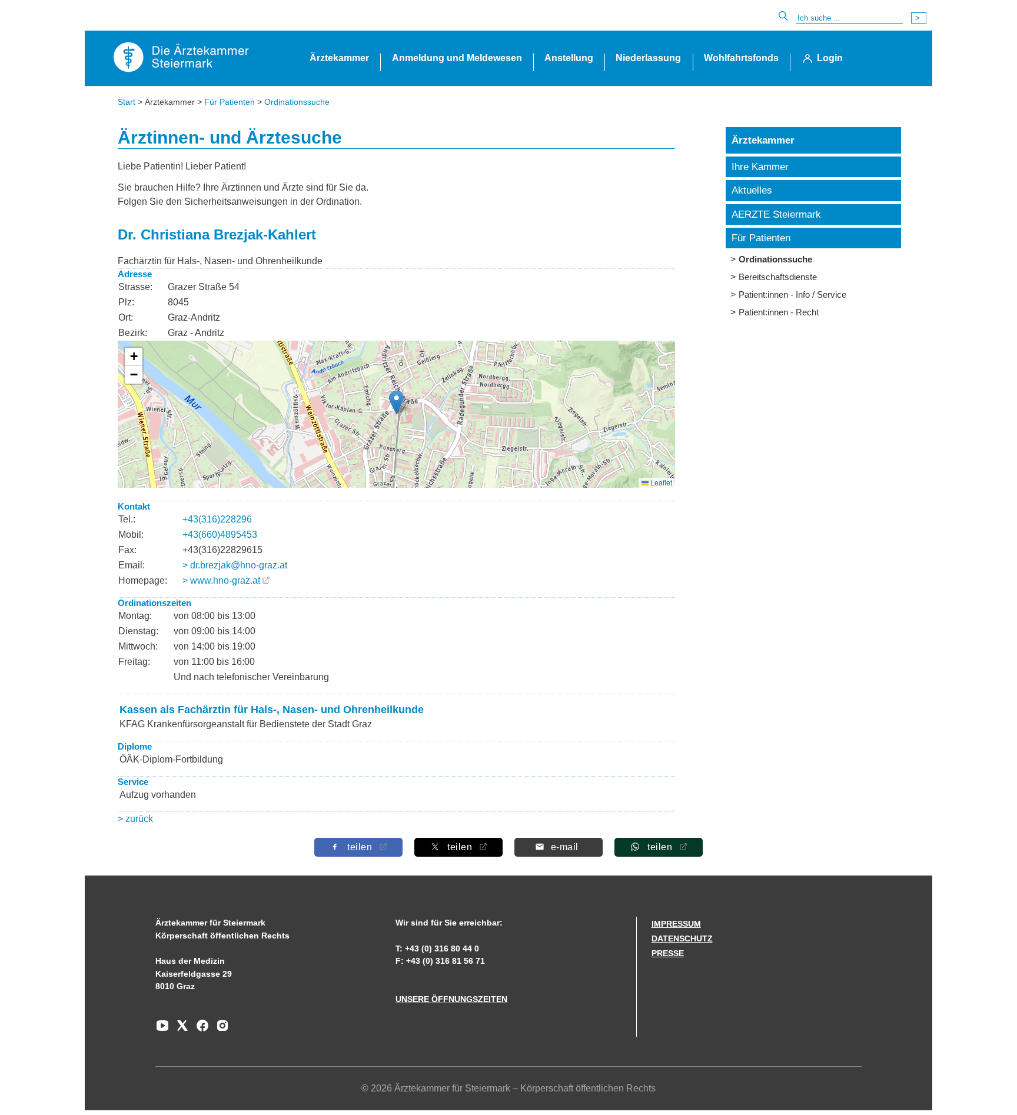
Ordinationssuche (297, 101)
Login (830, 58)
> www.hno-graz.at (221, 580)
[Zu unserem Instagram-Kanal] (220, 1029)
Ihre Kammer (760, 166)
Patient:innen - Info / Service (792, 294)
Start (126, 101)
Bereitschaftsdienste (778, 277)
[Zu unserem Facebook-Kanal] (200, 1029)
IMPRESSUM (676, 923)
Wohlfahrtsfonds (741, 58)
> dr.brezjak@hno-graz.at (234, 565)
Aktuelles (752, 190)
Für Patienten (229, 101)
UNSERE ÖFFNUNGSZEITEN (451, 999)
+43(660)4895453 (219, 535)
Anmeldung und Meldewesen (457, 58)
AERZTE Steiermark (776, 214)
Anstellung (568, 58)
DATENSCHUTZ (682, 938)
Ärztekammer (339, 58)
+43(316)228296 (217, 519)
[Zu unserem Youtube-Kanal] (162, 1029)
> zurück (135, 819)
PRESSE (668, 953)
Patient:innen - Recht (779, 312)
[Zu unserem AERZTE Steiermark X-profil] (180, 1029)
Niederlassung (648, 58)
